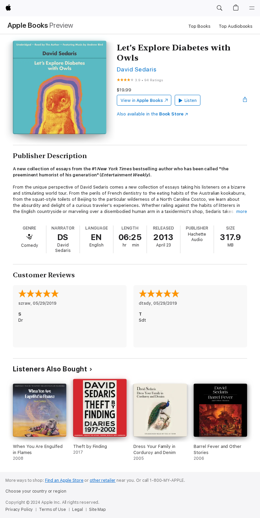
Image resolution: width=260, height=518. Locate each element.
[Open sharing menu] (245, 100)
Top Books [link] (199, 26)
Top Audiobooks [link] (236, 26)
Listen (191, 100)
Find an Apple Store (64, 480)
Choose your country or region (35, 491)
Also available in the (150, 113)
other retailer (102, 480)
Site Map (97, 509)
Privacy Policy (19, 509)
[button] (219, 8)
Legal (77, 509)
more (241, 211)
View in (142, 100)
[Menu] (252, 8)
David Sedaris (136, 69)
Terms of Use (52, 509)
